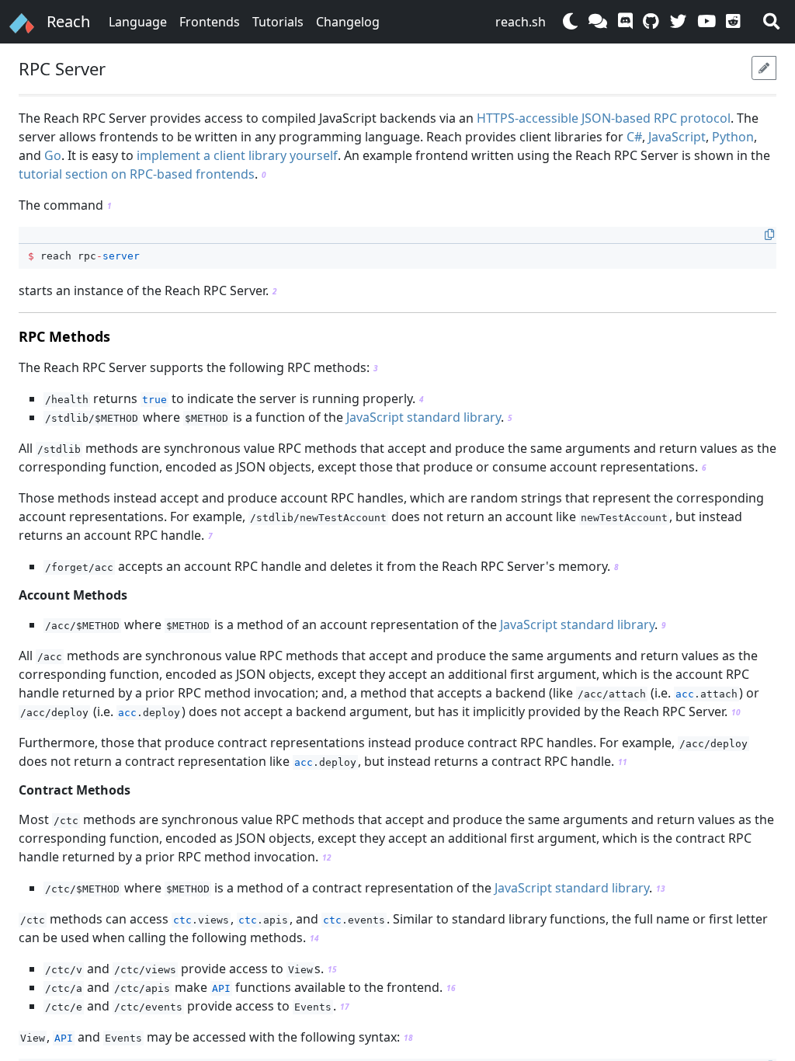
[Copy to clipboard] (769, 234)
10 (736, 712)
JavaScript (677, 136)
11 (622, 762)
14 (314, 938)
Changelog (348, 21)
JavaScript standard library (423, 417)
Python (733, 136)
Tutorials (278, 21)
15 (332, 969)
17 (344, 1006)
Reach (68, 21)
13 (660, 888)
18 (408, 1037)
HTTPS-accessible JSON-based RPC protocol (604, 118)
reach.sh (520, 21)
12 (327, 857)
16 (451, 988)
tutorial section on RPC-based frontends (137, 174)
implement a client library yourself (237, 155)
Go (52, 155)
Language (138, 21)
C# (634, 136)
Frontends (209, 21)
